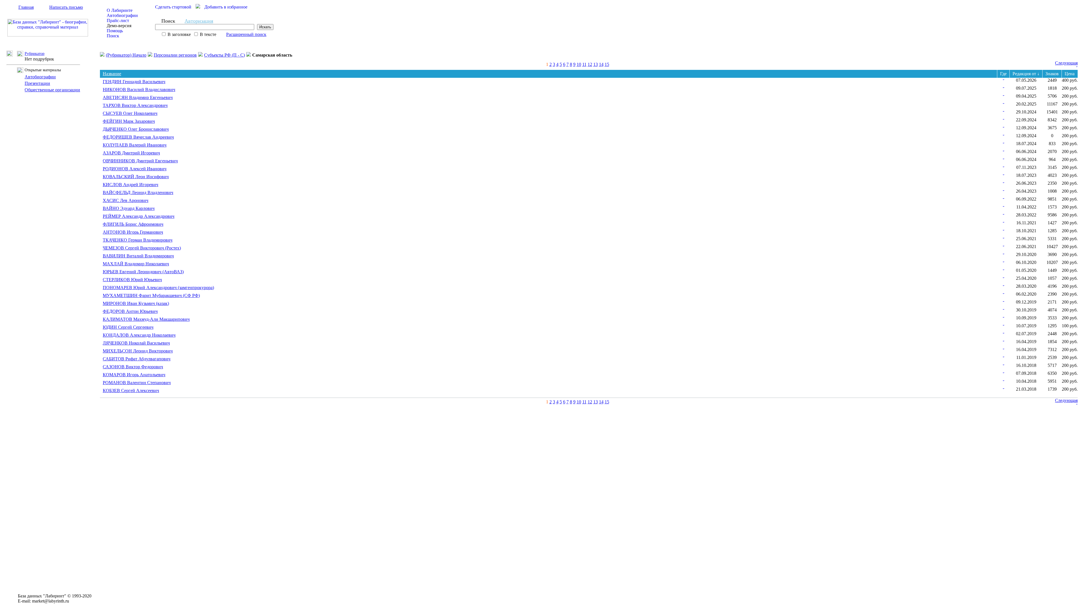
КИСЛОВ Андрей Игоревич (130, 184)
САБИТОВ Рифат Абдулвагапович (136, 358)
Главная (26, 7)
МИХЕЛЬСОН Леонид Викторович (138, 350)
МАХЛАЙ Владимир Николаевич (136, 263)
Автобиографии (122, 15)
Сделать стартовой (173, 7)
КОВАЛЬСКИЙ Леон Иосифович (136, 176)
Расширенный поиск (246, 34)
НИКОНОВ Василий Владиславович (139, 89)
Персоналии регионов (175, 55)
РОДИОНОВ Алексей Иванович (134, 168)
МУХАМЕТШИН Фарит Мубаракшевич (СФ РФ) (151, 295)
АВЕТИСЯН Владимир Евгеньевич (138, 97)
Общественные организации (52, 89)
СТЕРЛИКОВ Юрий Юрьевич (132, 279)
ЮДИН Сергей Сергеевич (128, 327)
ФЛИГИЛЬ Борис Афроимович (133, 224)
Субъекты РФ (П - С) (224, 55)
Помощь (115, 30)
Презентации (37, 83)
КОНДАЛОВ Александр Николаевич (139, 335)
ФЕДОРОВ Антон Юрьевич (130, 311)
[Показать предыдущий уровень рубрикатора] (12, 55)
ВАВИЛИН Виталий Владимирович (138, 255)
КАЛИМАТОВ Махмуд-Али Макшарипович (146, 319)
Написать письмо (66, 7)
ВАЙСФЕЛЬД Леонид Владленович (138, 192)
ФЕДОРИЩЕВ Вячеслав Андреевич (138, 137)
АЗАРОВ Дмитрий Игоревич (131, 152)
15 (607, 64)
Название (112, 73)
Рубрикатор (34, 53)
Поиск (113, 35)
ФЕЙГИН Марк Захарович (129, 121)
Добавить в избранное (225, 7)
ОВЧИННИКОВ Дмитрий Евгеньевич (140, 160)
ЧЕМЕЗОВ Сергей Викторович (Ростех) (142, 248)
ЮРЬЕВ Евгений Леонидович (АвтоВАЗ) (143, 271)
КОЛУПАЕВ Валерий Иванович (134, 145)
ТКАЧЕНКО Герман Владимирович (137, 240)
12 (590, 64)
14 (601, 64)
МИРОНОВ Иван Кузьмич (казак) (136, 303)
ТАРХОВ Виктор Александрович (135, 105)
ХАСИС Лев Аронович (125, 200)
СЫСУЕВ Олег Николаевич (130, 113)
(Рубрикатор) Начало (126, 55)
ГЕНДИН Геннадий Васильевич (134, 81)
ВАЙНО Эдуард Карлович (129, 208)
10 (579, 64)
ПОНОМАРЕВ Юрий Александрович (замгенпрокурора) (158, 287)
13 (595, 64)
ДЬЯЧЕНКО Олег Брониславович (136, 129)
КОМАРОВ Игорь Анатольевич (134, 374)
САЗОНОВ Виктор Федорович (133, 366)
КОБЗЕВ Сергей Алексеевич (131, 390)
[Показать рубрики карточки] (1003, 78)
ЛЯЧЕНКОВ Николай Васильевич (136, 343)
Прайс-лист (118, 20)
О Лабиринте (119, 10)
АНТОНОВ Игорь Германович (133, 232)
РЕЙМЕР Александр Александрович (138, 216)
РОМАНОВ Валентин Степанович (137, 382)
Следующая (1066, 63)
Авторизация (199, 21)
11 (584, 64)
